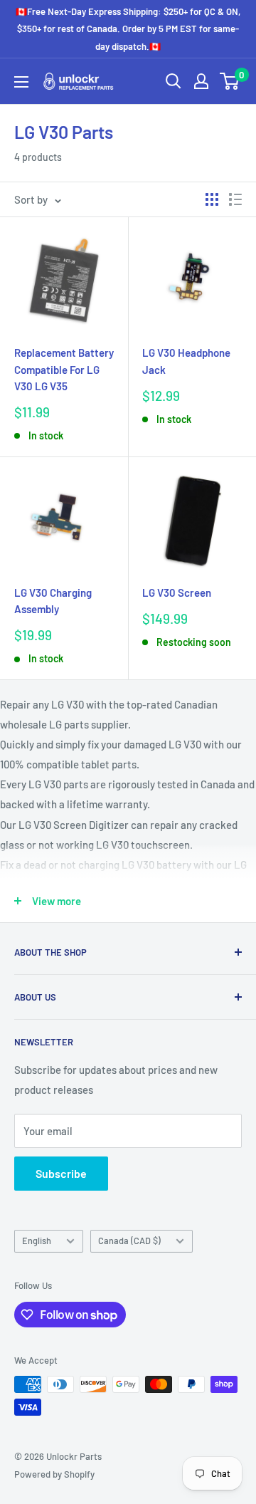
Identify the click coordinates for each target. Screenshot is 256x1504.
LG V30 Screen (176, 592)
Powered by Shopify (54, 1474)
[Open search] (173, 81)
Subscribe (61, 1173)
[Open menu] (21, 82)
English (36, 1240)
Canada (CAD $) (129, 1240)
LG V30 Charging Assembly (53, 600)
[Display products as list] (235, 199)
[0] (230, 81)
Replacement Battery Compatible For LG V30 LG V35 (64, 369)
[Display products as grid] (212, 199)
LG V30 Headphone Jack (186, 360)
